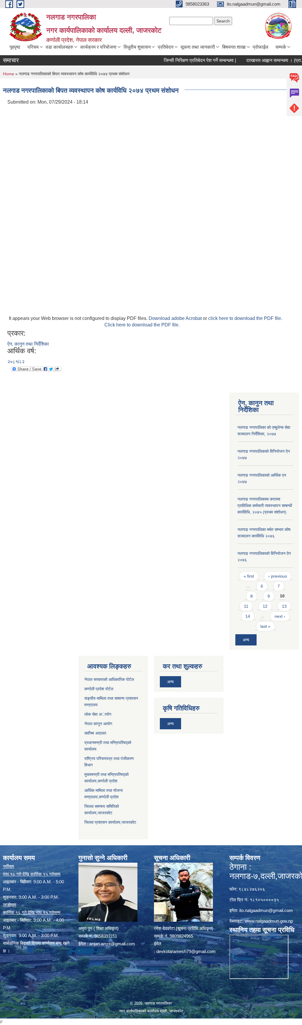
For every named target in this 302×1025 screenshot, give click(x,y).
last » (265, 626)
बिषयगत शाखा (234, 47)
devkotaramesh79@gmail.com (186, 951)
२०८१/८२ (15, 361)
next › (280, 616)
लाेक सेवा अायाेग (97, 714)
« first (249, 576)
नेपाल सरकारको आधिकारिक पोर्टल (109, 679)
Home (8, 73)
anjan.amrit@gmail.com (112, 943)
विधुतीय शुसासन (137, 47)
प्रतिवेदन (165, 47)
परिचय (33, 47)
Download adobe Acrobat (176, 318)
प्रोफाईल (260, 47)
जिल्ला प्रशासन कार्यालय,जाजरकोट (110, 822)
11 (246, 606)
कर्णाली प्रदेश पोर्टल (98, 688)
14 (247, 616)
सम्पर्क (280, 47)
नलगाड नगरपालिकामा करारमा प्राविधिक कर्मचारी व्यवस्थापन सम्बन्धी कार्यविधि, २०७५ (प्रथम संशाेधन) (264, 505)
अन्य (246, 639)
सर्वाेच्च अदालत (95, 733)
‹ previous (277, 576)
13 (284, 606)
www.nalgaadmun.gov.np (269, 920)
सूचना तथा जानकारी (197, 47)
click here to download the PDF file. (245, 318)
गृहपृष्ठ (14, 47)
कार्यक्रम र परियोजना (98, 47)
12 (265, 606)
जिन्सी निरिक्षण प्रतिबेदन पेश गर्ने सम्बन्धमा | (188, 60)
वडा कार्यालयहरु (59, 47)
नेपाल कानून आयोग (98, 723)
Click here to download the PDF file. (142, 324)
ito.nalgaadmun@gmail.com (266, 910)
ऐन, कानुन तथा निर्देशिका (28, 343)
